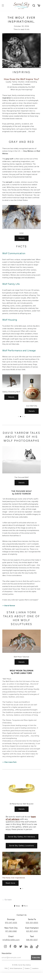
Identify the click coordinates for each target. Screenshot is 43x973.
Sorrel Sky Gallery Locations (21, 846)
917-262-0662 (11, 931)
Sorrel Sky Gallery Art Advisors (21, 837)
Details (22, 238)
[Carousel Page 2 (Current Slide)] (20, 416)
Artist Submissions (16, 968)
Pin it (26, 906)
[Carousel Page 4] (24, 416)
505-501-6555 (32, 923)
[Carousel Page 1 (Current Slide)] (20, 888)
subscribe (36, 958)
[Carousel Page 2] (22, 888)
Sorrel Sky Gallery (24, 965)
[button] (2, 5)
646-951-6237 (32, 940)
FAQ (6, 968)
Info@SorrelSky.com (11, 940)
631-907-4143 (32, 931)
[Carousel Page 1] (18, 416)
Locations (35, 968)
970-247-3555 (11, 923)
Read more (10, 883)
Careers (27, 968)
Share (18, 906)
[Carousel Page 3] (22, 416)
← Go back (6, 900)
